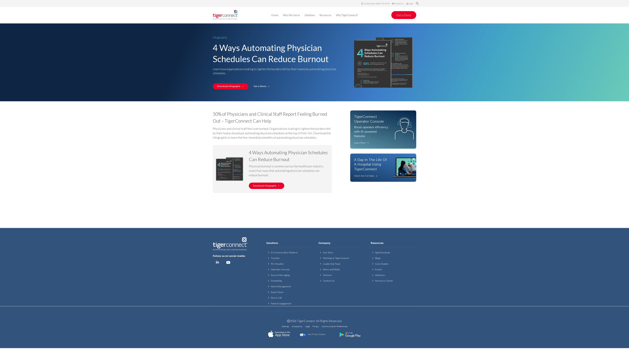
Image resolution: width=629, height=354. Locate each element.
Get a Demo (403, 15)
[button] (417, 4)
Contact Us (399, 3)
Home (274, 15)
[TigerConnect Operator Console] (383, 129)
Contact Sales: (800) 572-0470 (377, 3)
